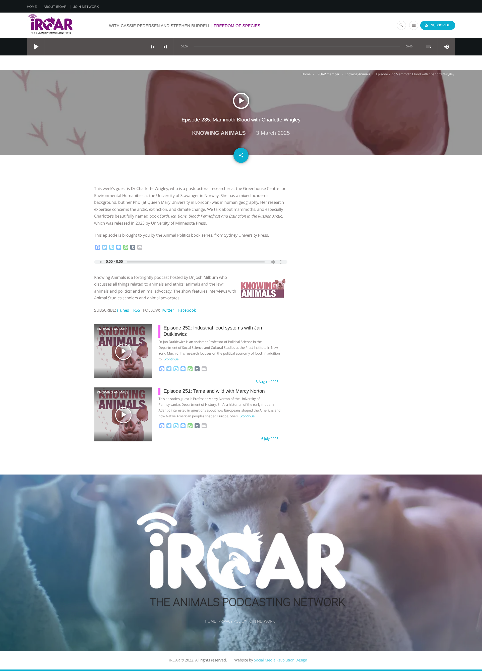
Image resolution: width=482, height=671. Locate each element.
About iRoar (55, 7)
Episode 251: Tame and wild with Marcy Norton (214, 391)
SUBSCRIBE (437, 25)
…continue (170, 359)
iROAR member (328, 74)
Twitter (167, 310)
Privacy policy (232, 621)
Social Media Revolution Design (280, 660)
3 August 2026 (267, 381)
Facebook (187, 310)
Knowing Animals (357, 74)
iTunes (123, 310)
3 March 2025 (273, 133)
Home (32, 7)
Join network (86, 7)
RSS (136, 310)
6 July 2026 (269, 438)
